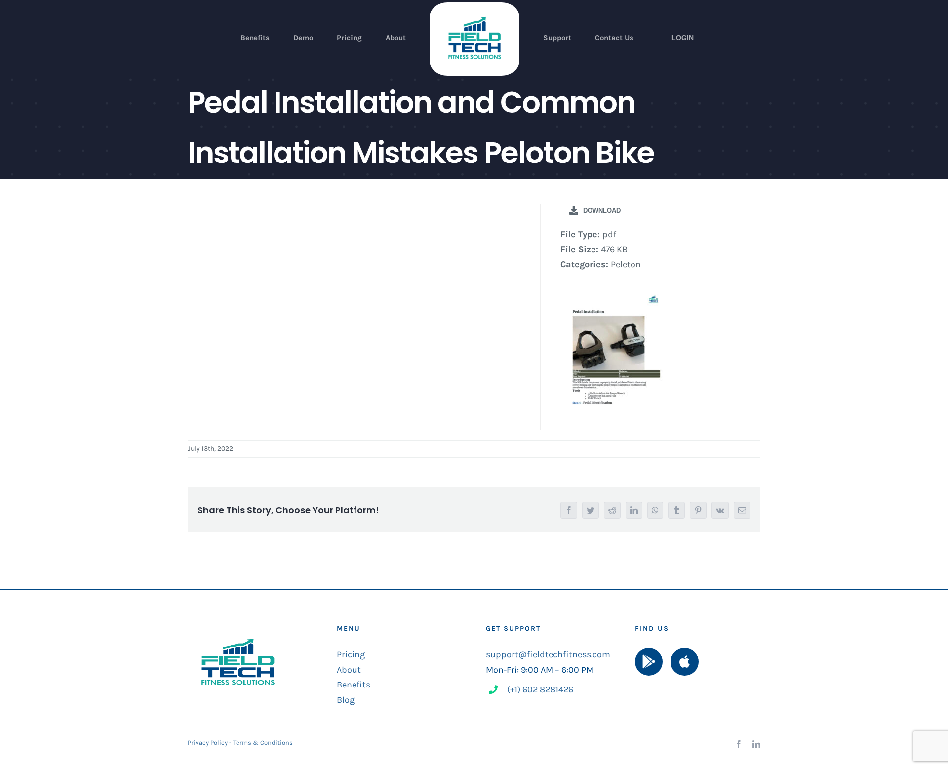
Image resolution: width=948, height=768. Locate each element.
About (349, 669)
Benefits (353, 684)
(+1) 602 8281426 (540, 689)
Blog (346, 699)
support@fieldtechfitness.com (548, 654)
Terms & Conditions (263, 742)
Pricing (351, 654)
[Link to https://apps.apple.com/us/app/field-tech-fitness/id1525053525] (684, 662)
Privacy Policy (208, 742)
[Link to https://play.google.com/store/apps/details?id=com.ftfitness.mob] (649, 662)
